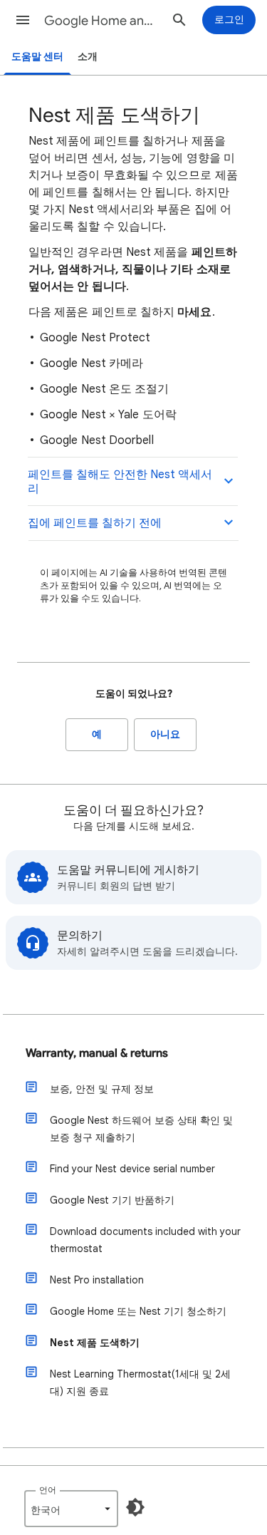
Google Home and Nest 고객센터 (102, 21)
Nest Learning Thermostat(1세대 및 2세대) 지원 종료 (140, 1382)
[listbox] (71, 1508)
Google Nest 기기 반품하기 (112, 1200)
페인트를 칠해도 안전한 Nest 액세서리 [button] (120, 481)
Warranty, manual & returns (97, 1053)
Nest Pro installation (97, 1279)
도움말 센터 (37, 57)
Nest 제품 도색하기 (95, 1342)
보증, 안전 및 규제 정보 (102, 1088)
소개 (88, 57)
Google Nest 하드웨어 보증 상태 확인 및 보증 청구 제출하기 (141, 1129)
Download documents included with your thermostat (145, 1240)
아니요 (165, 734)
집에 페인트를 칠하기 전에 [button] (95, 523)
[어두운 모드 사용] (135, 1507)
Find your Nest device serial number (132, 1168)
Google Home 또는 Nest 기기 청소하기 (138, 1311)
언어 (47, 1489)
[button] (23, 20)
